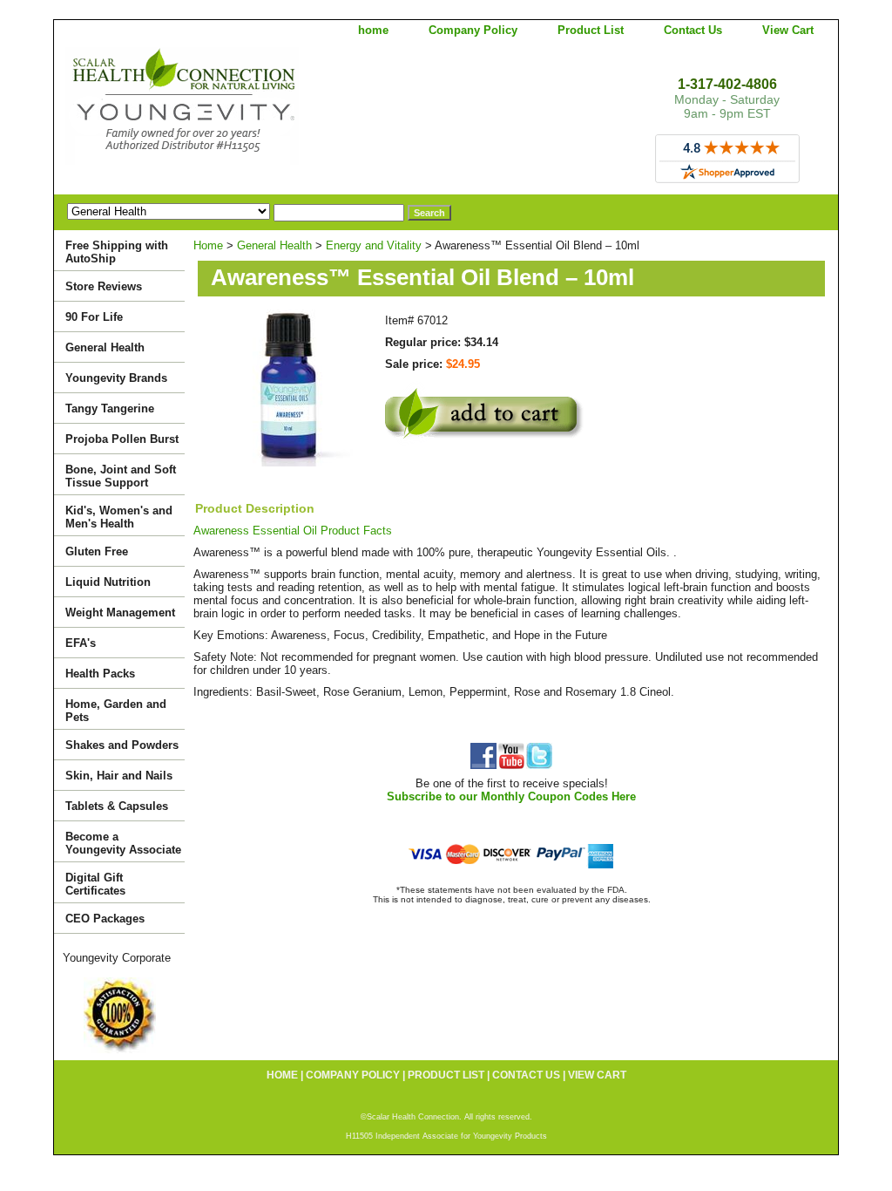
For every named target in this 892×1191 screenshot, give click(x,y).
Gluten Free (96, 551)
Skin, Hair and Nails (118, 775)
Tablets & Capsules (116, 806)
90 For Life (94, 316)
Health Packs (100, 673)
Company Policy (473, 30)
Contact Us (693, 30)
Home (208, 245)
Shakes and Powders (122, 745)
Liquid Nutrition (108, 582)
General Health (274, 245)
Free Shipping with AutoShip (116, 252)
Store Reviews (103, 286)
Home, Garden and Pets (115, 711)
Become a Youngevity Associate (123, 843)
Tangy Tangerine (109, 408)
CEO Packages (105, 918)
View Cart (788, 30)
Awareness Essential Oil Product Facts (292, 530)
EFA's (80, 643)
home (373, 30)
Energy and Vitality (374, 245)
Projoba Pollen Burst (122, 439)
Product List (591, 30)
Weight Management (120, 612)
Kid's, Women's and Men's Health (118, 517)
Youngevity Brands (116, 378)
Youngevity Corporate (117, 957)
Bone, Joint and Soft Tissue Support (120, 476)
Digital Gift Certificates (95, 884)
